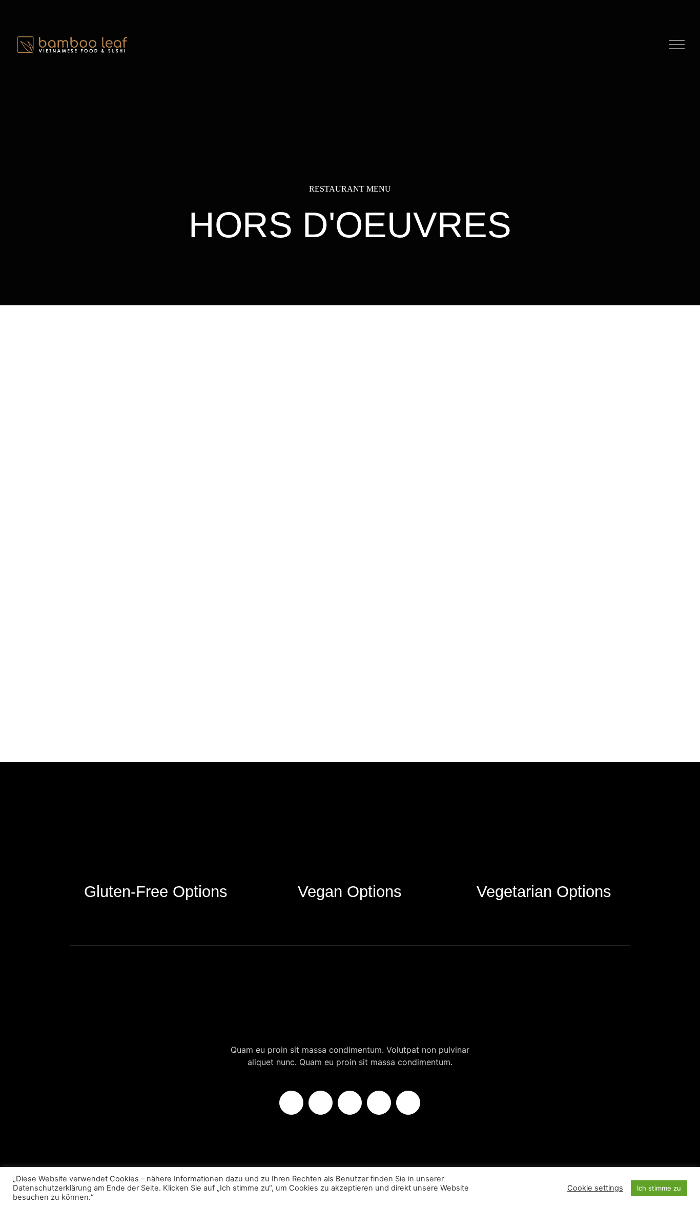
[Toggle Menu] (677, 44)
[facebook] (291, 1103)
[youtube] (408, 1103)
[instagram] (350, 1103)
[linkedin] (379, 1103)
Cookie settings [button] (595, 1188)
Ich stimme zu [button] (659, 1188)
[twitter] (320, 1103)
